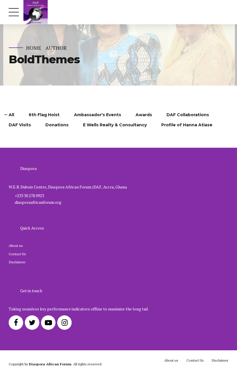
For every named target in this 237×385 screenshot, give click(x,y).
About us (16, 245)
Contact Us (17, 253)
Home (33, 48)
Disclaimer (17, 262)
